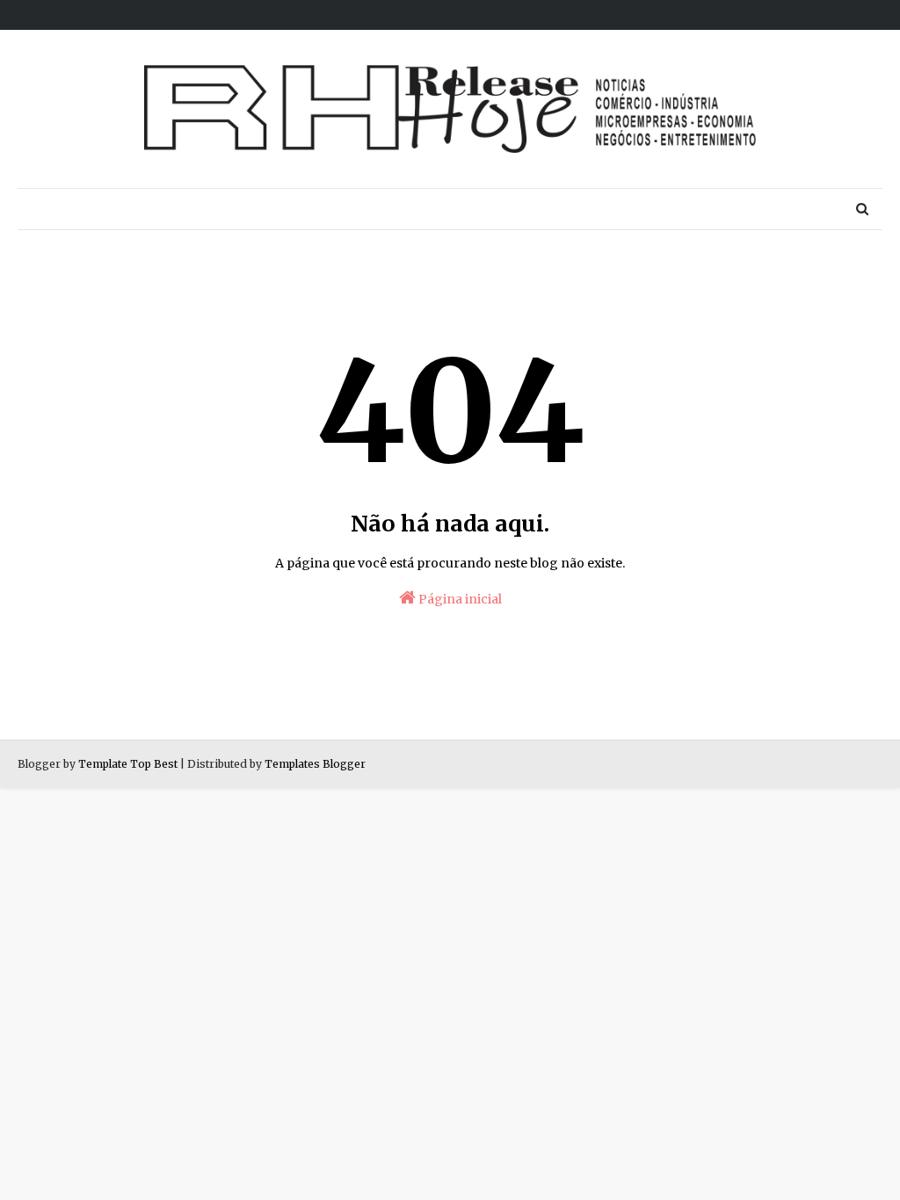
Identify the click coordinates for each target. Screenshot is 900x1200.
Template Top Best (128, 763)
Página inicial (459, 599)
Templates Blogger (315, 763)
